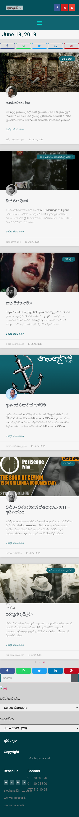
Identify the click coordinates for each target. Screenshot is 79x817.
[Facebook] (57, 7)
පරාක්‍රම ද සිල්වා (19, 614)
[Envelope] (72, 7)
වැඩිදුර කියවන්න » (15, 129)
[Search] (74, 678)
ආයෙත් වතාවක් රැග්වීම (26, 405)
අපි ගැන (10, 740)
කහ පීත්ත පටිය (19, 303)
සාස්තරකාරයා (18, 102)
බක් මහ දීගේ (17, 201)
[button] (39, 23)
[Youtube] (64, 7)
